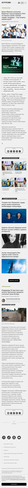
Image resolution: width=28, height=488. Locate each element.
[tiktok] (9, 437)
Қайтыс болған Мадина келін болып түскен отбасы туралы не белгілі (14, 229)
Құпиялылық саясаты (10, 447)
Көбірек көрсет (14, 280)
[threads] (14, 437)
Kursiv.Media (6, 341)
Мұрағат (6, 450)
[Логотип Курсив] (6, 2)
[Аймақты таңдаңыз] (19, 3)
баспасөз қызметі (8, 51)
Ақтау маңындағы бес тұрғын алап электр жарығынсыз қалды (11, 255)
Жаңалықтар (6, 8)
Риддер (13, 304)
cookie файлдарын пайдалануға (17, 479)
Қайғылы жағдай (6, 304)
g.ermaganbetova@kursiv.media (13, 301)
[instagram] (4, 437)
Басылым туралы (8, 444)
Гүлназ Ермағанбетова (13, 299)
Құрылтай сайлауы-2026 (10, 463)
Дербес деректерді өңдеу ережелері (13, 453)
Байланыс (6, 456)
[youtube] (19, 437)
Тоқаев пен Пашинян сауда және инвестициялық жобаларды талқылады (13, 204)
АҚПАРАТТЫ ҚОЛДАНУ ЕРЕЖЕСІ (11, 459)
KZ (22, 3)
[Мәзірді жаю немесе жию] (25, 3)
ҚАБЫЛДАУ (14, 484)
